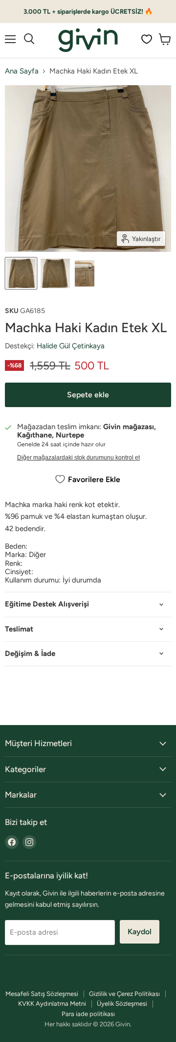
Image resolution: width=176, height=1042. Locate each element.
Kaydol (140, 931)
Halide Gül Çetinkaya (71, 345)
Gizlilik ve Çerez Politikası (124, 993)
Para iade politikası (88, 1014)
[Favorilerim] (147, 39)
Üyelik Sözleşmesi (122, 1003)
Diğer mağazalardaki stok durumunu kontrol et (78, 457)
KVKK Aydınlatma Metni (52, 1003)
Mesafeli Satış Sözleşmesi (41, 993)
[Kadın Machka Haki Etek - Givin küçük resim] (21, 273)
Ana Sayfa (22, 71)
